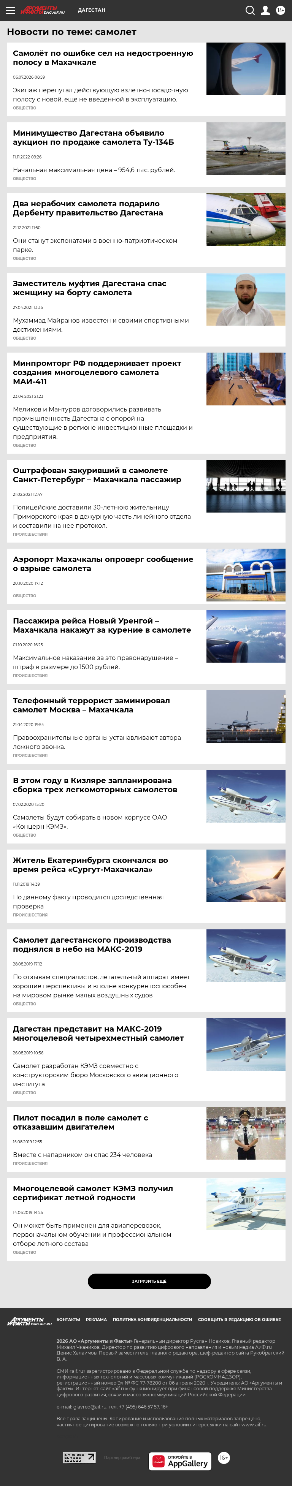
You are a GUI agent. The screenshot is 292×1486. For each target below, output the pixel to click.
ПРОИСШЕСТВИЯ (30, 534)
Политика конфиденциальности (152, 1319)
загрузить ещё (149, 1281)
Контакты (68, 1319)
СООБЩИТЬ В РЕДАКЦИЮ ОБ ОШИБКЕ (239, 1319)
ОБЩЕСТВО (24, 108)
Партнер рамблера (122, 1457)
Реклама (96, 1319)
